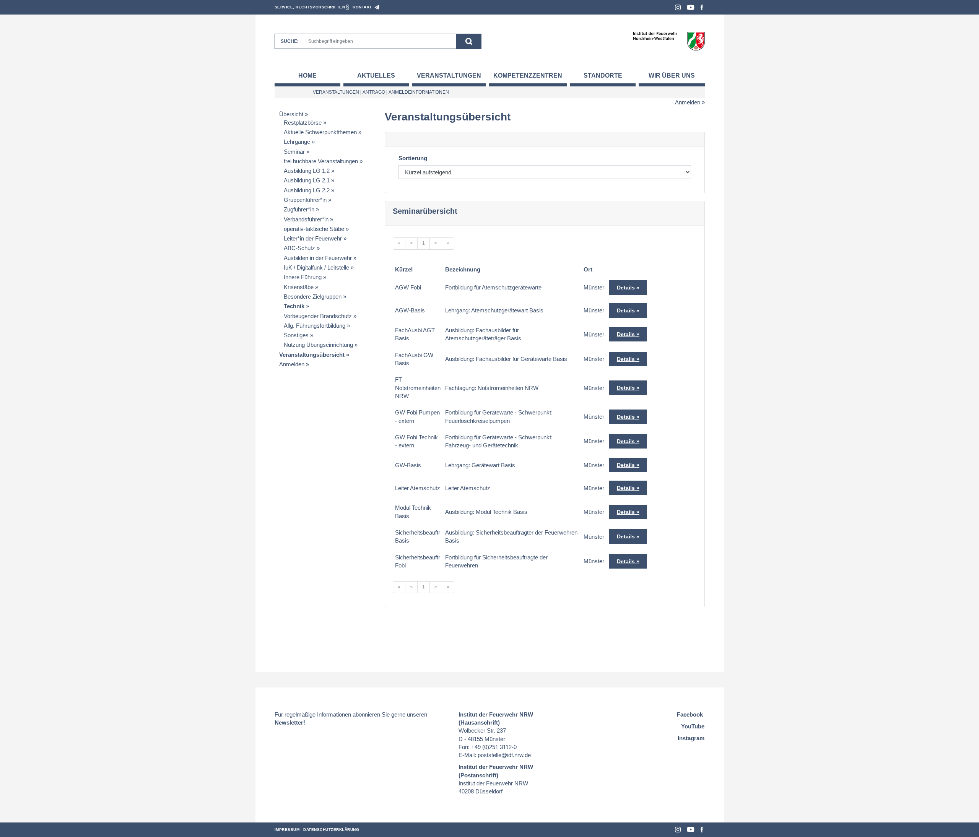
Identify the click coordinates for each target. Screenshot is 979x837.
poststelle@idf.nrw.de (504, 755)
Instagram (678, 7)
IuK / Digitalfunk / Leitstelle (316, 267)
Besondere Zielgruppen (313, 296)
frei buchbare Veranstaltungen (321, 161)
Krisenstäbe (299, 287)
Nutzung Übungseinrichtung (318, 344)
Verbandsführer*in (306, 219)
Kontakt (362, 7)
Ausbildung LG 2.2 (307, 190)
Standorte (603, 75)
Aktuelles (376, 75)
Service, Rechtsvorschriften (310, 7)
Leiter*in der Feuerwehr (313, 238)
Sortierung (412, 158)
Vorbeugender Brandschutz (318, 316)
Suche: (290, 41)
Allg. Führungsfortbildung (314, 325)
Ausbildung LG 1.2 (307, 170)
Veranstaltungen (449, 75)
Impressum (287, 829)
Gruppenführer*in (305, 200)
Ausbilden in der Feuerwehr (318, 258)
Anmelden (687, 102)
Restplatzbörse (303, 122)
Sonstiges (296, 335)
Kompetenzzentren (527, 75)
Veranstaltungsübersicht (312, 354)
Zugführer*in (299, 209)
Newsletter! (290, 722)
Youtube (690, 7)
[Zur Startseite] (669, 40)
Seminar (294, 151)
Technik (294, 306)
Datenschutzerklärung (331, 829)
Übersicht (291, 114)
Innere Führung (303, 277)
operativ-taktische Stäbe (314, 229)
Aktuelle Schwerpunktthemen (320, 132)
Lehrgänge (297, 141)
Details (626, 287)
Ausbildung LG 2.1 (307, 180)
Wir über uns (672, 75)
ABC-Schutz (299, 248)
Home (307, 75)
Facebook (702, 7)
